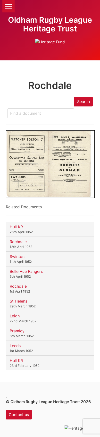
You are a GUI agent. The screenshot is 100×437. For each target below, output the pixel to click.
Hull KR (16, 226)
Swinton (17, 256)
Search (83, 101)
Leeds (15, 345)
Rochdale (18, 241)
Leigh (15, 316)
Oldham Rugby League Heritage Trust (50, 24)
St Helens (18, 301)
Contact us (19, 414)
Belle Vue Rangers (26, 271)
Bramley (17, 330)
